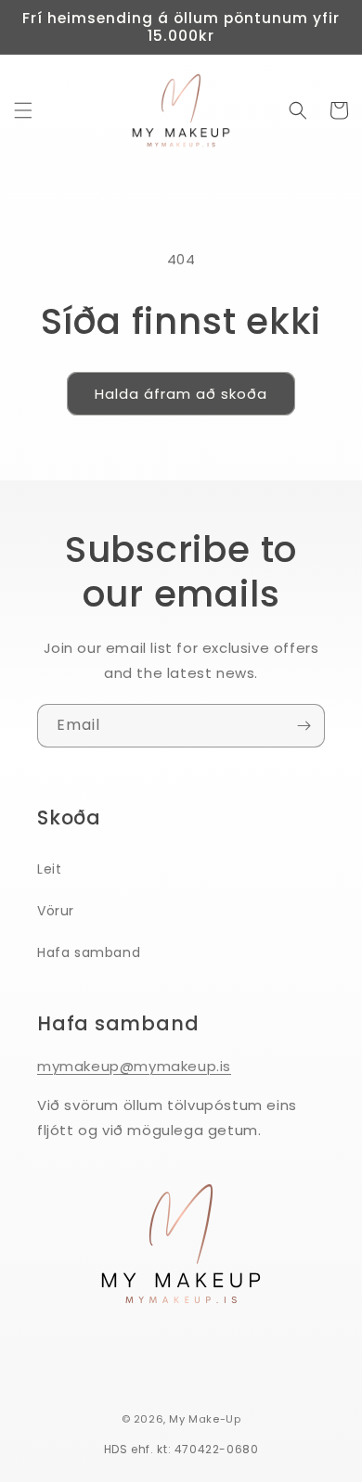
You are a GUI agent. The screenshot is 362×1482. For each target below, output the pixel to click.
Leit (49, 869)
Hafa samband (88, 952)
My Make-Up (204, 1419)
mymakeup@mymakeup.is (134, 1066)
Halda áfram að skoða (181, 393)
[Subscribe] (303, 725)
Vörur (55, 910)
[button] (23, 110)
